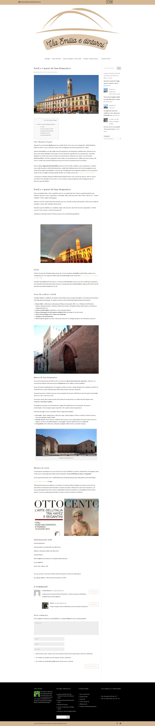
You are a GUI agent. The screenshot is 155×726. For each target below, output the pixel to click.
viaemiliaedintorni (39, 72)
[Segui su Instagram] (111, 1)
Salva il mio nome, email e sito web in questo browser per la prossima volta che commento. (64, 654)
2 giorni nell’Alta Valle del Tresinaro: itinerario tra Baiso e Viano (112, 76)
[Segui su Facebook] (107, 1)
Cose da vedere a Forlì (47, 129)
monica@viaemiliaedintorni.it (31, 2)
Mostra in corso (46, 133)
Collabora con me (72, 59)
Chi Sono (56, 59)
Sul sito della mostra (40, 481)
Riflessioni (83, 704)
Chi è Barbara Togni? (52, 120)
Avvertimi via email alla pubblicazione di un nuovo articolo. (54, 661)
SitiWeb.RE (41, 723)
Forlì (43, 127)
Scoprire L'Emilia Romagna (87, 706)
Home (47, 59)
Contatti (105, 59)
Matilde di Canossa (62, 704)
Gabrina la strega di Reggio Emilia (66, 711)
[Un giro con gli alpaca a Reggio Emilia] (106, 120)
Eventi (81, 699)
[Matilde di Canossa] (106, 106)
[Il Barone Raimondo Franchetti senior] (106, 90)
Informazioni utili (46, 135)
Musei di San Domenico (48, 131)
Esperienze (83, 696)
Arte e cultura (48, 72)
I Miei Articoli (90, 59)
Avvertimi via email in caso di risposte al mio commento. (53, 657)
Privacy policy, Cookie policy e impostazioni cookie (56, 723)
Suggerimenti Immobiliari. (86, 173)
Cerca (119, 68)
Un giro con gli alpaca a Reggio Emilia (114, 121)
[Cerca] (68, 717)
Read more (107, 86)
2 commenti (54, 72)
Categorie (107, 136)
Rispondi (94, 592)
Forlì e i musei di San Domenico (46, 124)
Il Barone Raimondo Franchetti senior (114, 92)
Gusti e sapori (83, 701)
